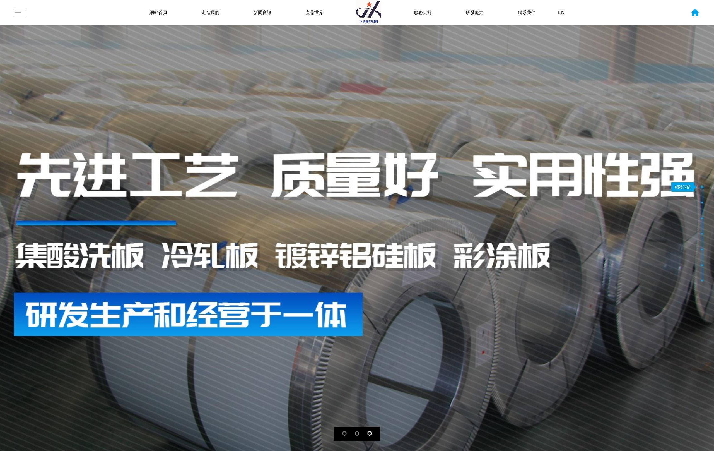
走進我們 (210, 12)
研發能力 (475, 12)
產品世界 (314, 12)
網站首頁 (158, 12)
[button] (702, 188)
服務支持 (423, 12)
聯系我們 (527, 12)
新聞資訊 (262, 12)
